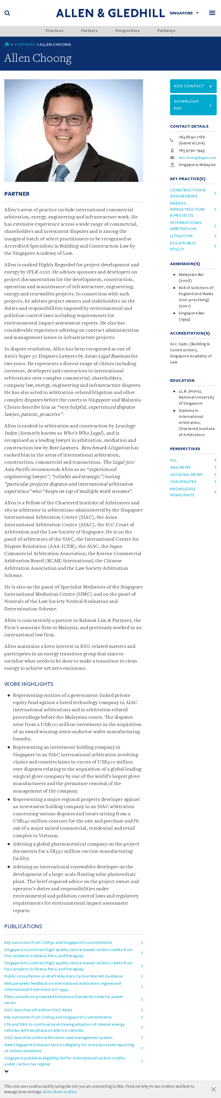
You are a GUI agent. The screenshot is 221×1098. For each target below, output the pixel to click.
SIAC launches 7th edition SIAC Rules (38, 1010)
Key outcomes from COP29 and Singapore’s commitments (58, 1017)
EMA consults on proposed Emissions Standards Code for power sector (63, 1000)
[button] (6, 1071)
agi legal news (186, 474)
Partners (89, 31)
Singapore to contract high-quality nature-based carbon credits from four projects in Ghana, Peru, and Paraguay (68, 953)
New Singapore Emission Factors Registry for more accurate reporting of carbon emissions (69, 1048)
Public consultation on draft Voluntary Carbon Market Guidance (63, 976)
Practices (55, 31)
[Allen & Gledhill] (110, 12)
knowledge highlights (183, 492)
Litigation (181, 236)
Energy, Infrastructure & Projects (187, 209)
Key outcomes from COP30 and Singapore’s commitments (58, 942)
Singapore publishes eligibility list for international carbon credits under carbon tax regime (64, 1061)
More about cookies (60, 1092)
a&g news (180, 467)
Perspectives (127, 31)
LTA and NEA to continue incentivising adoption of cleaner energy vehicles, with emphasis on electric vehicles (64, 1027)
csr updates (183, 482)
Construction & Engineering (188, 193)
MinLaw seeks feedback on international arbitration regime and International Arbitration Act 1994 (62, 986)
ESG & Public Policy (183, 246)
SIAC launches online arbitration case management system (58, 1037)
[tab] (73, 1071)
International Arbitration (186, 225)
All (173, 460)
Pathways (166, 31)
